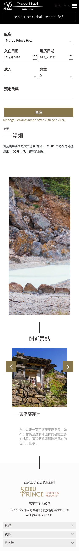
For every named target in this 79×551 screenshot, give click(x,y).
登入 (61, 17)
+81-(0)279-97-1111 (39, 515)
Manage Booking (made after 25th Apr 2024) (34, 120)
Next (68, 366)
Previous (11, 366)
